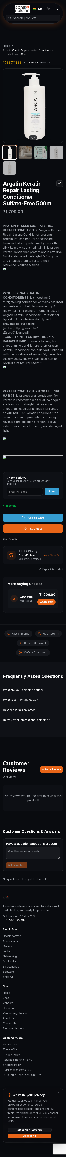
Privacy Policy (11, 1054)
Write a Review (51, 769)
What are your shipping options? (24, 689)
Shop (6, 997)
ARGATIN (26, 597)
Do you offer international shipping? (26, 719)
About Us (8, 1018)
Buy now (36, 528)
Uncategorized (12, 935)
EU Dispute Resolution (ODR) (20, 1074)
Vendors (8, 1002)
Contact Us (9, 1023)
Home (6, 45)
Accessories (10, 941)
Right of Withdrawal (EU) (17, 1069)
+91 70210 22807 (14, 919)
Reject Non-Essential (29, 1129)
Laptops (8, 951)
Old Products (11, 961)
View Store (50, 555)
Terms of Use (11, 1049)
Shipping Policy (12, 1064)
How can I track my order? (19, 709)
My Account (10, 1044)
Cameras (8, 946)
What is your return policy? (20, 699)
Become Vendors (13, 1028)
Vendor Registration (15, 1013)
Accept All (29, 1135)
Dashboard (9, 1008)
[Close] (58, 1092)
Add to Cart (35, 518)
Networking (10, 956)
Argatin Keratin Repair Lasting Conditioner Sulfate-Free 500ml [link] (28, 52)
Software (8, 971)
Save (52, 491)
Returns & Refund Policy (17, 1059)
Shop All (8, 976)
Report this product (52, 569)
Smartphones (11, 966)
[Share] (59, 183)
